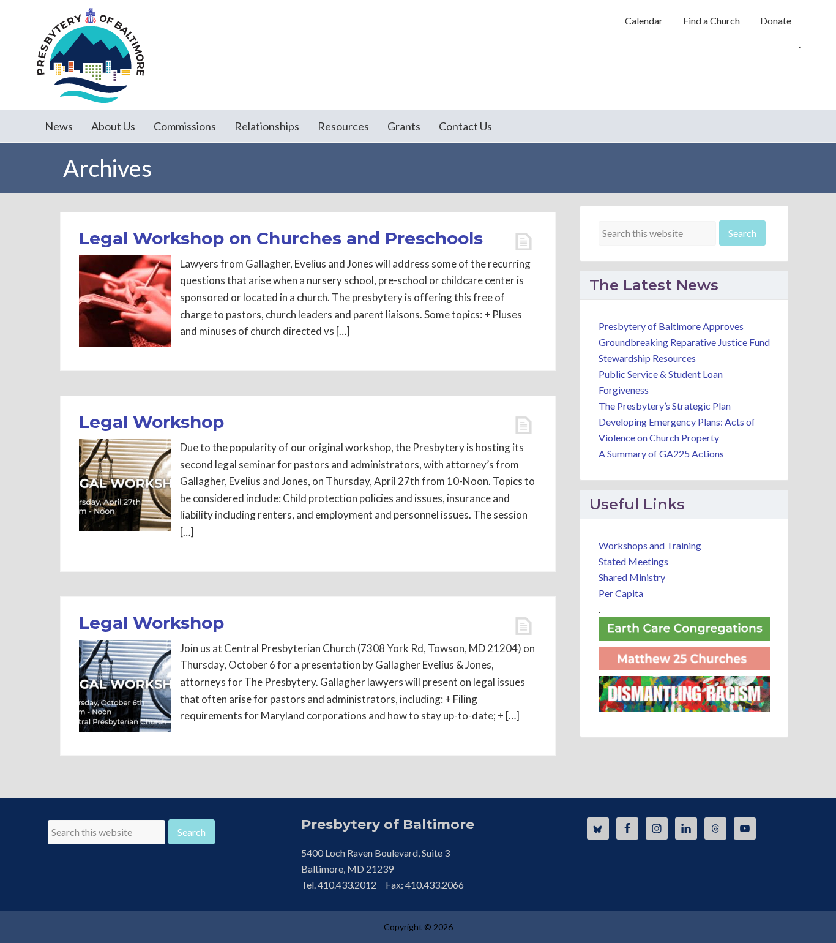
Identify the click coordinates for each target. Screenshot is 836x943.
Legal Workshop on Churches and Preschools (281, 238)
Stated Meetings (633, 561)
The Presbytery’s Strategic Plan (665, 405)
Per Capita (621, 593)
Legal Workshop (151, 421)
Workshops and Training (650, 545)
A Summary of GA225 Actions (661, 453)
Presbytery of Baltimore (90, 55)
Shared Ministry (632, 577)
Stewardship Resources (647, 358)
